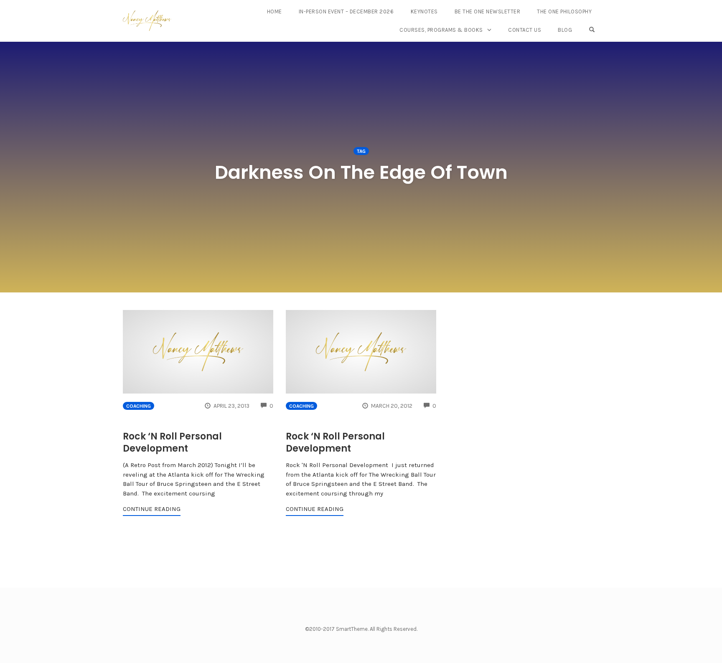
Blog (565, 30)
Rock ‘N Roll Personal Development (172, 442)
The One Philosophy (564, 11)
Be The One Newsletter (488, 11)
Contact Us (524, 30)
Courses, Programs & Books (441, 30)
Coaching (138, 406)
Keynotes (424, 11)
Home (274, 11)
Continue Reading (151, 509)
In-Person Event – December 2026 (346, 11)
